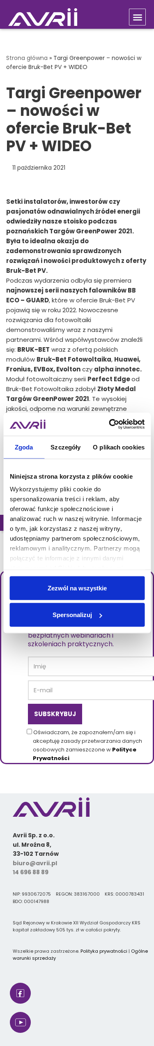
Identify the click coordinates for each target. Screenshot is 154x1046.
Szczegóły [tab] (65, 446)
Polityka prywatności (103, 951)
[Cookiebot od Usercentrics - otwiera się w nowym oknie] (110, 424)
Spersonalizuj (72, 614)
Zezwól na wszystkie (77, 587)
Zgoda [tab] (24, 446)
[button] (137, 17)
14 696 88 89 (30, 872)
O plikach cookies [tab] (119, 446)
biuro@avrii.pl (35, 863)
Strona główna (27, 58)
